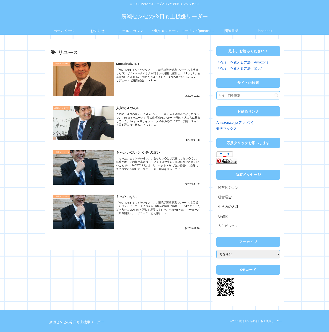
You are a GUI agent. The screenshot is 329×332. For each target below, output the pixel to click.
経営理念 (225, 197)
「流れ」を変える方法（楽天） (240, 68)
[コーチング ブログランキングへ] (226, 160)
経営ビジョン (228, 187)
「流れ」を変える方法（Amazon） (243, 62)
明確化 (223, 216)
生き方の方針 (228, 207)
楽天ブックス (226, 129)
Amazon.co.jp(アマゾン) (234, 122)
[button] (276, 95)
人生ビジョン (228, 226)
